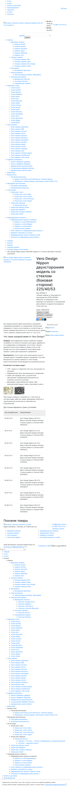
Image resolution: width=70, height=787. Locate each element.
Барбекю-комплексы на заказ (21, 233)
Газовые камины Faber (22, 62)
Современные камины (22, 83)
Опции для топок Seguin (23, 201)
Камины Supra (19, 51)
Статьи (9, 12)
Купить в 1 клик (42, 312)
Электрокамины (17, 72)
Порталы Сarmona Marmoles (28, 608)
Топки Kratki (15, 109)
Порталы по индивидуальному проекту (25, 237)
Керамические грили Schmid (21, 170)
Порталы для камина (18, 77)
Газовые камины (17, 57)
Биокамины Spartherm (22, 70)
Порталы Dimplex (24, 617)
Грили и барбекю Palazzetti (20, 164)
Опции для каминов (18, 203)
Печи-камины (12, 125)
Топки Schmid (16, 90)
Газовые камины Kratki (22, 66)
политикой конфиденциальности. (55, 784)
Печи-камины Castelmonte (20, 155)
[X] (45, 319)
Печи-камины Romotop (19, 138)
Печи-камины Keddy (18, 144)
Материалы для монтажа (16, 183)
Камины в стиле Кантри (23, 226)
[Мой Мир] (42, 319)
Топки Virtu (15, 116)
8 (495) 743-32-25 (59, 25)
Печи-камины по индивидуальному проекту (27, 230)
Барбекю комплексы (14, 159)
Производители (13, 8)
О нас (9, 1)
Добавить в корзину (44, 315)
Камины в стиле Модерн (23, 224)
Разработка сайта (44, 546)
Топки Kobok (15, 122)
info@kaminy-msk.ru (59, 524)
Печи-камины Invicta (18, 146)
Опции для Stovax (20, 205)
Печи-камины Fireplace (19, 149)
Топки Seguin (15, 120)
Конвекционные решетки (20, 188)
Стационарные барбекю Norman (22, 168)
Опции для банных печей (20, 207)
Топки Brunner (16, 92)
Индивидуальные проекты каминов (24, 220)
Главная (6, 552)
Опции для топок (17, 192)
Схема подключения (56, 335)
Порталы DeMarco (24, 604)
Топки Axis (15, 99)
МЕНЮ (22, 36)
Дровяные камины (17, 42)
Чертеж (52, 328)
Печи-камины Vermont (19, 135)
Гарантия (10, 10)
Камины (10, 40)
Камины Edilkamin (20, 53)
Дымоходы (11, 172)
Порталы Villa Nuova (25, 606)
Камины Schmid (20, 46)
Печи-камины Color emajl (20, 157)
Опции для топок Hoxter (23, 196)
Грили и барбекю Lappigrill (20, 162)
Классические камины (22, 228)
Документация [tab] (52, 325)
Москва (63, 8)
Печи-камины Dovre (18, 133)
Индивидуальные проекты (16, 217)
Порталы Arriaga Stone (26, 602)
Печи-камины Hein (17, 151)
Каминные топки (13, 85)
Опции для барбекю (18, 209)
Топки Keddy (15, 103)
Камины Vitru (19, 55)
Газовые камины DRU (22, 59)
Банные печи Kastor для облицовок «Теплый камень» (33, 179)
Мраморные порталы (22, 79)
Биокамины (15, 68)
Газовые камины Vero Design (24, 64)
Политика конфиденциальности (15, 547)
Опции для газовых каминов (21, 212)
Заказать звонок (58, 529)
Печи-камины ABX (17, 129)
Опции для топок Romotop (24, 199)
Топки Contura (16, 105)
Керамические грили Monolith (21, 166)
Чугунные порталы (21, 81)
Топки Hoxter (15, 107)
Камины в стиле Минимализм (25, 222)
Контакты (10, 14)
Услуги (9, 3)
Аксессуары (11, 190)
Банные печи (11, 175)
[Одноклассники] (40, 319)
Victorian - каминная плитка (28, 743)
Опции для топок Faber (22, 194)
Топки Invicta (15, 88)
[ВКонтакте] (37, 319)
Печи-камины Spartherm (19, 127)
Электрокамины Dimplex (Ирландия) (27, 75)
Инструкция (53, 331)
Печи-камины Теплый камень (21, 153)
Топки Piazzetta (16, 101)
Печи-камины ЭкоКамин (19, 140)
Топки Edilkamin (16, 94)
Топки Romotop (16, 112)
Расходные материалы (19, 186)
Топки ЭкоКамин (17, 114)
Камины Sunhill (19, 44)
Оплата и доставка (14, 5)
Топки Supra (15, 96)
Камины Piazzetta (20, 48)
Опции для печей (17, 214)
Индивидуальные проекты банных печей (25, 235)
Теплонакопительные (18, 177)
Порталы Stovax (24, 613)
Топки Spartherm (17, 118)
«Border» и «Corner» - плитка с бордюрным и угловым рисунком (41, 741)
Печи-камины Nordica (19, 142)
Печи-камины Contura (19, 131)
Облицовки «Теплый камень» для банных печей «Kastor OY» (36, 181)
